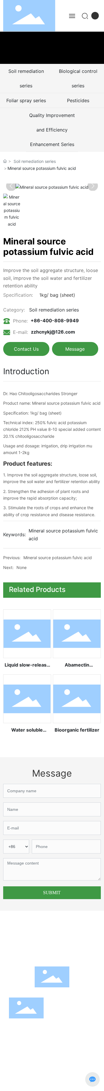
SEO (19, 1083)
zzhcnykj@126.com (53, 332)
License (52, 1083)
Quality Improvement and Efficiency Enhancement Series (52, 129)
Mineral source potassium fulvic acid (57, 557)
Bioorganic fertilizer (77, 730)
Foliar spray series (26, 100)
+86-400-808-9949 (55, 320)
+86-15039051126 (80, 937)
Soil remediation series (26, 78)
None (21, 567)
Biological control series (78, 78)
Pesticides (78, 100)
